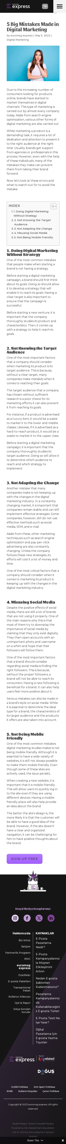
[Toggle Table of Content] (52, 206)
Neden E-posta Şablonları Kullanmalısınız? (47, 983)
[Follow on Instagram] (15, 918)
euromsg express (22, 35)
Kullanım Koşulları (27, 1091)
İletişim (25, 946)
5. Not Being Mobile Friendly (33, 237)
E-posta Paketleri (19, 981)
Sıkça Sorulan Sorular (21, 1011)
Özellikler (24, 975)
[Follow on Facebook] (27, 918)
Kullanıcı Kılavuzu (19, 996)
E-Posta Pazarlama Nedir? (43, 943)
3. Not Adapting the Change (33, 228)
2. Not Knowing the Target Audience (32, 222)
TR (45, 6)
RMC (27, 958)
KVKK (10, 1091)
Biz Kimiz (24, 940)
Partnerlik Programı (17, 952)
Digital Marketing (18, 39)
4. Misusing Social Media (30, 233)
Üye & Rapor (22, 1002)
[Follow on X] (39, 918)
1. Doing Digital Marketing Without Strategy (31, 213)
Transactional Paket (21, 989)
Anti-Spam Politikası (44, 1087)
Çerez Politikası (51, 1091)
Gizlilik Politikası (19, 1087)
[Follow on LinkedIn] (51, 918)
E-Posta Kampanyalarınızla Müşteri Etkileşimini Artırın (48, 963)
